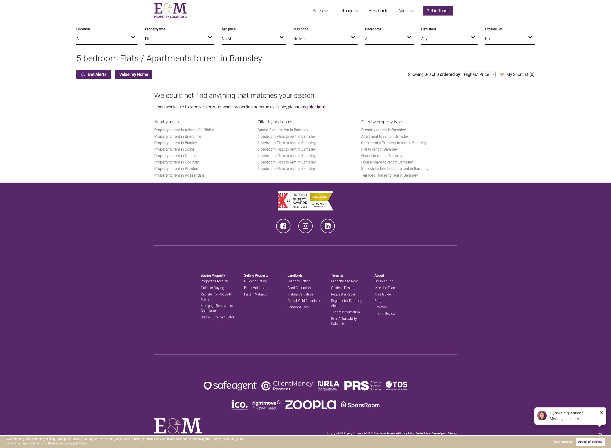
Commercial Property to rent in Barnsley (394, 143)
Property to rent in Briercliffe (177, 136)
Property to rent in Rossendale (179, 175)
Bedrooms (373, 29)
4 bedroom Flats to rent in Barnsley (286, 155)
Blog (377, 301)
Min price (229, 29)
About (403, 10)
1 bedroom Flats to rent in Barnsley (286, 136)
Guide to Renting (343, 288)
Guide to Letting (299, 281)
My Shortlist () (520, 74)
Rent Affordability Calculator (344, 321)
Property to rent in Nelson (175, 155)
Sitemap (452, 433)
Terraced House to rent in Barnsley (389, 175)
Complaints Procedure (386, 433)
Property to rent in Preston (176, 168)
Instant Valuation (256, 294)
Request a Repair (343, 294)
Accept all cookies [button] (590, 441)
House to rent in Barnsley (382, 155)
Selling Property (256, 275)
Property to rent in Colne (174, 149)
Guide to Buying (212, 288)
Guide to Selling (255, 281)
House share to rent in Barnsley (387, 162)
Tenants (337, 275)
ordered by (450, 74)
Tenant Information (345, 312)
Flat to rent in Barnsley (379, 149)
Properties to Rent (344, 281)
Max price (301, 29)
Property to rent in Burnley (175, 143)
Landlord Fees (298, 307)
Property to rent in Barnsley (383, 130)
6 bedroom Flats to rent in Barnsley (286, 168)
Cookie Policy (423, 433)
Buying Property (213, 275)
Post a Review (384, 314)
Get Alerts (96, 74)
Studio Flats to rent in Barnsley (283, 130)
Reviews (380, 307)
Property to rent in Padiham (176, 162)
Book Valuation (255, 288)
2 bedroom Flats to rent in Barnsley (286, 143)
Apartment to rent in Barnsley (385, 136)
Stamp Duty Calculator (217, 317)
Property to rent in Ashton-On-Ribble (184, 130)
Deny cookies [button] (563, 441)
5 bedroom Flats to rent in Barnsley (286, 162)
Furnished (428, 29)
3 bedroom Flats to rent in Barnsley (286, 149)
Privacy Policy (406, 433)
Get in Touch (438, 10)
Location (83, 29)
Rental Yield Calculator (304, 301)
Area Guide (378, 10)
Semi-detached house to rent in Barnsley (394, 168)
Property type (155, 29)
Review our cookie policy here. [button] (68, 443)
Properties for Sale (215, 281)
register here (313, 107)
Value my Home (133, 74)
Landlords (295, 275)
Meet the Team (385, 288)
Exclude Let (493, 29)
